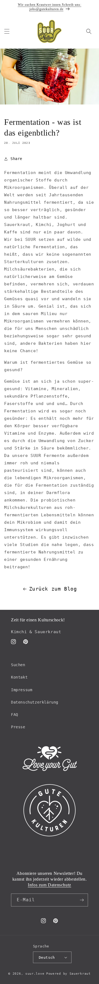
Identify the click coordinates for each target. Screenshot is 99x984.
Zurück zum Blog (53, 589)
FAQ (14, 714)
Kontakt (19, 677)
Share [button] (16, 158)
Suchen (18, 665)
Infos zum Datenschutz (49, 885)
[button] (7, 31)
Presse (18, 727)
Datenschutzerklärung (34, 702)
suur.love (34, 973)
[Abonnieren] (82, 900)
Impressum (21, 690)
